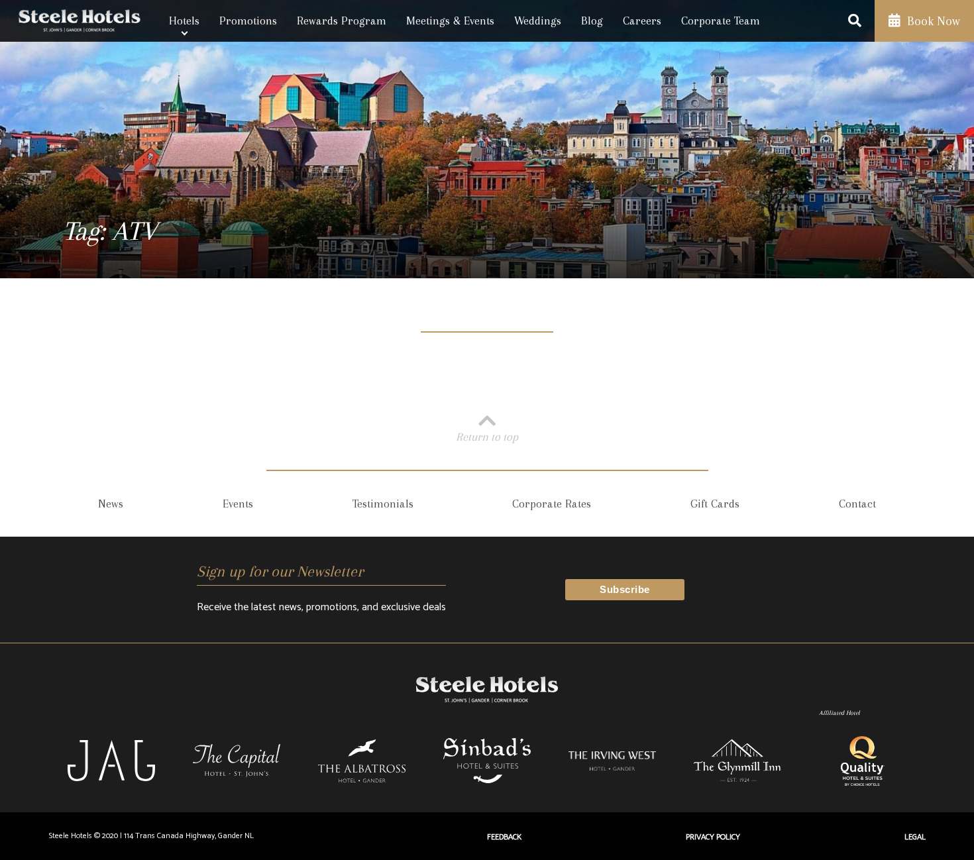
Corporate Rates (551, 503)
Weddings (537, 20)
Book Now (932, 21)
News (110, 503)
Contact (857, 503)
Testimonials (382, 503)
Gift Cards (714, 503)
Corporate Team (720, 20)
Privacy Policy (713, 837)
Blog (592, 20)
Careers (642, 20)
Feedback (504, 837)
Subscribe (624, 589)
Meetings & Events (450, 20)
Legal (915, 837)
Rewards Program (341, 20)
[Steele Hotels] (79, 21)
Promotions (248, 20)
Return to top (487, 436)
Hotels (184, 20)
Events (238, 503)
